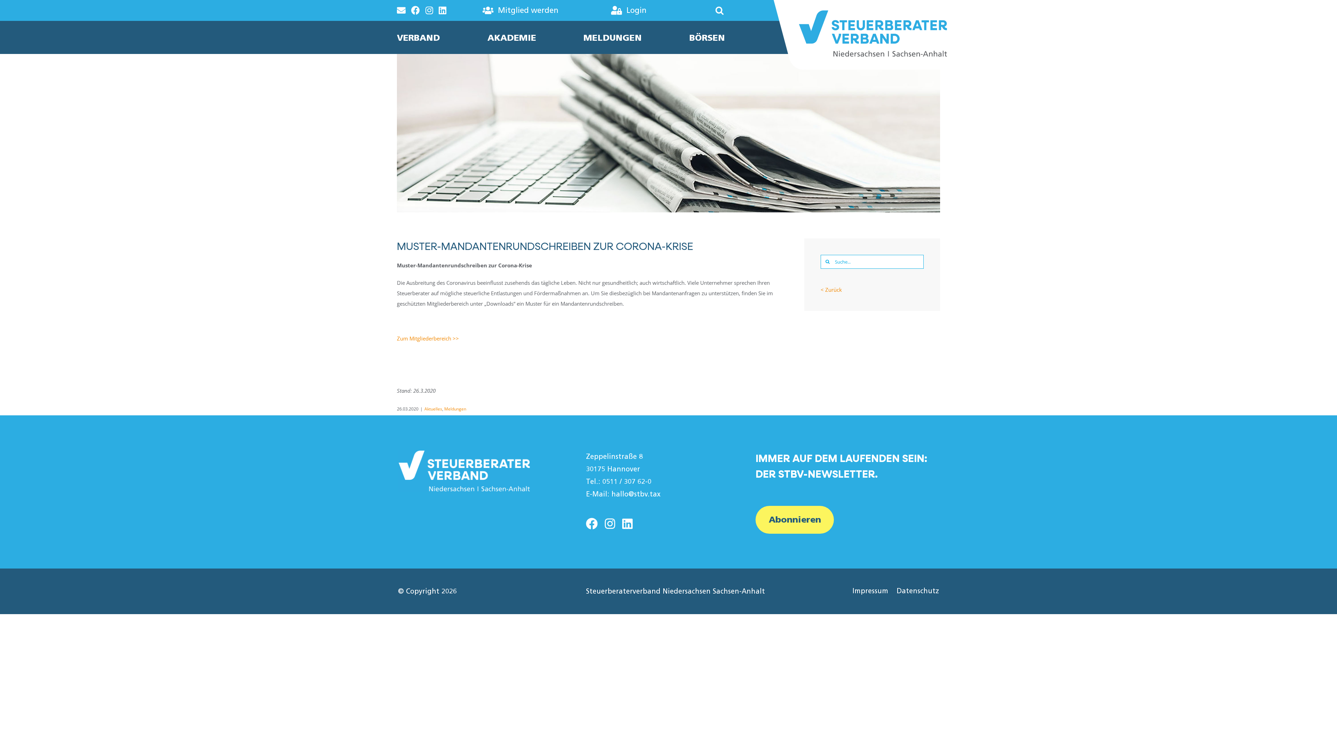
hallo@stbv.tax (635, 494)
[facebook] (592, 524)
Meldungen (455, 409)
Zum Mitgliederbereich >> (428, 338)
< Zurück (831, 289)
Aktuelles (433, 409)
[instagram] (610, 524)
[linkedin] (627, 524)
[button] (699, 10)
